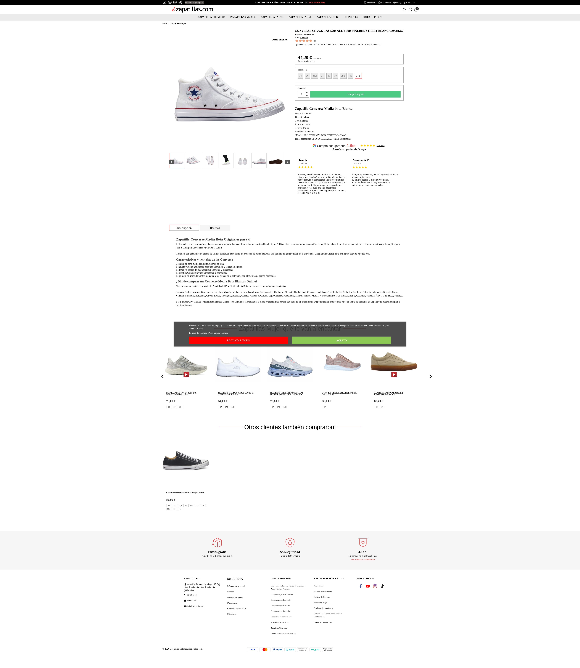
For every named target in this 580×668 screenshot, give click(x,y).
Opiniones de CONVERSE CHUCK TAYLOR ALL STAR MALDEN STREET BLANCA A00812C (338, 44)
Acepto (341, 340)
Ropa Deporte (372, 17)
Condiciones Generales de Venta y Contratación (328, 615)
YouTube (369, 586)
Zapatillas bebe (328, 17)
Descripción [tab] (184, 227)
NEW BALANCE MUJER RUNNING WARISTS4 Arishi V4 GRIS (181, 394)
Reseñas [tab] (215, 227)
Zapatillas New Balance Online (283, 633)
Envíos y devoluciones (323, 608)
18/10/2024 (357, 163)
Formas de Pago (320, 602)
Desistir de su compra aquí (281, 617)
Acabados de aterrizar (279, 622)
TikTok (383, 586)
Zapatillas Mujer (242, 17)
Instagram (377, 586)
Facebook (363, 586)
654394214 (371, 2)
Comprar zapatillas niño (280, 611)
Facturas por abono (235, 597)
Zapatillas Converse (279, 628)
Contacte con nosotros (323, 622)
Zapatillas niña (300, 17)
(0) (315, 41)
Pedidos (230, 592)
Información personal (236, 586)
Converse (304, 38)
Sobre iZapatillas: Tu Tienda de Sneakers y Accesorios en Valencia (288, 587)
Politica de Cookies (322, 597)
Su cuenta (235, 578)
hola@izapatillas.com (405, 2)
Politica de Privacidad (323, 591)
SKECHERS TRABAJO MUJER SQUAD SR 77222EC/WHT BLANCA (236, 394)
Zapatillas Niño (272, 17)
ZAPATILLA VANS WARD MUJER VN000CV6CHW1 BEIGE (388, 394)
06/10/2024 (303, 163)
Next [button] (406, 179)
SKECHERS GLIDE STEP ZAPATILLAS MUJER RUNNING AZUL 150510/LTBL (286, 394)
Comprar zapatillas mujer (281, 600)
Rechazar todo (238, 340)
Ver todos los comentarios (363, 559)
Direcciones (232, 603)
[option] (322, 179)
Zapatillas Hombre (211, 17)
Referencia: (299, 34)
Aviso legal (318, 586)
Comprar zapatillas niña (280, 605)
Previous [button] (297, 179)
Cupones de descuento (236, 608)
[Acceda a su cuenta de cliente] (410, 10)
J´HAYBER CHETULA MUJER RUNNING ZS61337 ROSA (339, 394)
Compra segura (355, 94)
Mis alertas (231, 614)
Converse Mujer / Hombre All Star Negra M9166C (185, 492)
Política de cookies (198, 333)
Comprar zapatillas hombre (282, 594)
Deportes (351, 17)
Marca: (297, 37)
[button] (162, 376)
